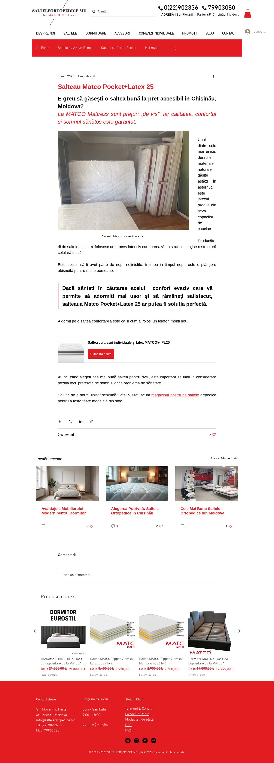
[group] (137, 643)
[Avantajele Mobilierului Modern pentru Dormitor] (67, 483)
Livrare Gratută (49, 675)
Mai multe (152, 48)
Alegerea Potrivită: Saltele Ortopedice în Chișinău (135, 511)
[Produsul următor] (239, 631)
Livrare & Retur (137, 714)
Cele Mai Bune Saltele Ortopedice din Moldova (202, 511)
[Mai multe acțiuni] (213, 76)
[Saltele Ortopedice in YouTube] (128, 740)
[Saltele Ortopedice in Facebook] (145, 740)
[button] (247, 13)
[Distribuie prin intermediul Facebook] (60, 421)
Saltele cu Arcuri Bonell (75, 48)
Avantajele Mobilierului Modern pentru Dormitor (64, 511)
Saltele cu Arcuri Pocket (118, 48)
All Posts (42, 48)
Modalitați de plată (139, 720)
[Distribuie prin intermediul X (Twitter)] (70, 421)
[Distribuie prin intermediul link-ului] (91, 421)
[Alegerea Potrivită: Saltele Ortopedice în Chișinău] (137, 483)
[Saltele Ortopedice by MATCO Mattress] (136, 740)
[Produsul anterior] (34, 631)
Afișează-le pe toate (224, 458)
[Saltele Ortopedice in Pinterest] (153, 740)
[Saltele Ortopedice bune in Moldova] (206, 483)
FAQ (128, 731)
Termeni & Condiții (139, 709)
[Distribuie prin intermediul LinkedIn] (81, 421)
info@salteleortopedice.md (56, 720)
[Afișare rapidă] (63, 631)
